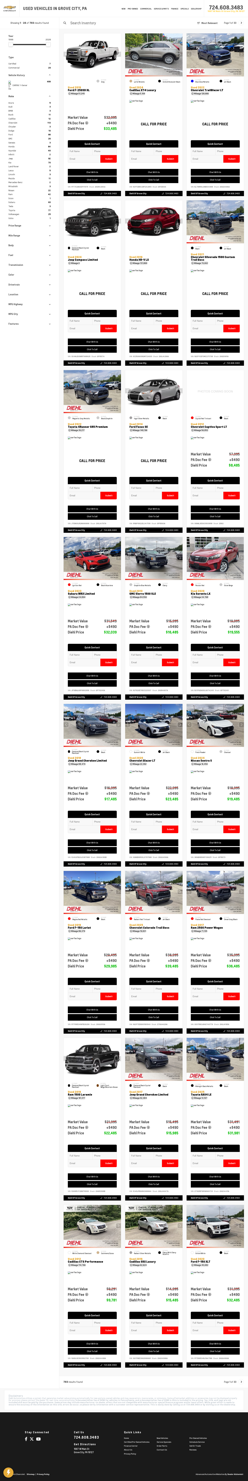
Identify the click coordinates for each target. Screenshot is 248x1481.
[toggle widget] (8, 1472)
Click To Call (92, 180)
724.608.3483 (226, 7)
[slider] (10, 44)
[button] (118, 54)
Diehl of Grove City (76, 193)
